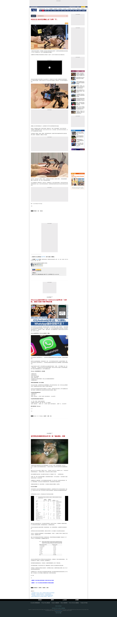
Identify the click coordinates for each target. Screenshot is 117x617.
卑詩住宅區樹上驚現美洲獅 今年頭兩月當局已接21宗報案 (44, 580)
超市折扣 (79, 10)
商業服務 (60, 8)
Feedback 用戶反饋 (84, 602)
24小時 (73, 71)
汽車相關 (69, 8)
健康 (73, 10)
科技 (38, 210)
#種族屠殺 (43, 587)
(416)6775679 (43, 256)
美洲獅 (47, 587)
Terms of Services (72, 602)
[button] (86, 9)
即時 (43, 10)
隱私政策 (48, 602)
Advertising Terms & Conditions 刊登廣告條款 (58, 608)
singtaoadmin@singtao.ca (58, 610)
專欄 (76, 10)
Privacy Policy (44, 602)
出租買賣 (64, 8)
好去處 (65, 10)
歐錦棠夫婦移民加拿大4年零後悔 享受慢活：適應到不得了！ (80, 91)
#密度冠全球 (35, 587)
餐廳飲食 (78, 8)
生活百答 (54, 10)
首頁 (40, 10)
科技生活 (33, 12)
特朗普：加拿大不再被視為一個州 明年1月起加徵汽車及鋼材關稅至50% (80, 107)
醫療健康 (83, 8)
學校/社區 (73, 8)
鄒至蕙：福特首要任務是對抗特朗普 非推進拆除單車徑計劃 (80, 103)
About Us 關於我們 (64, 602)
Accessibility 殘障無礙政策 (35, 602)
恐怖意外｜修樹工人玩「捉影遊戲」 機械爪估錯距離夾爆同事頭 (80, 112)
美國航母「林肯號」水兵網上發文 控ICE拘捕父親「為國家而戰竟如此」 (80, 86)
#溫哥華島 (39, 587)
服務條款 (77, 602)
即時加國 (35, 210)
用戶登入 (83, 6)
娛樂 (61, 10)
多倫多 (78, 6)
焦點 (48, 10)
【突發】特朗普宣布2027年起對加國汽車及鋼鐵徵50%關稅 (80, 82)
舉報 (67, 23)
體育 (68, 10)
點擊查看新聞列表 (41, 15)
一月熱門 (82, 71)
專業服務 (55, 8)
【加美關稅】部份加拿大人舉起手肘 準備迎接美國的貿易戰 (80, 95)
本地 (51, 10)
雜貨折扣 (83, 10)
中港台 (58, 10)
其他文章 (33, 16)
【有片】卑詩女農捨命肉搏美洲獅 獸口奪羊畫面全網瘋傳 (44, 582)
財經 (70, 10)
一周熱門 (77, 71)
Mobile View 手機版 (58, 612)
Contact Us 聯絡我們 (55, 602)
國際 (45, 10)
